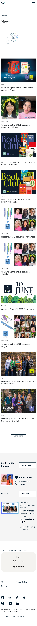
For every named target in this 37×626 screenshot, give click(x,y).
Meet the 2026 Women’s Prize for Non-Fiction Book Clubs (18, 163)
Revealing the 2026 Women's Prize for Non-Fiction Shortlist (17, 419)
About (3, 582)
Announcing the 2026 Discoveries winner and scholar (15, 126)
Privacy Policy (21, 582)
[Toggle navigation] (33, 3)
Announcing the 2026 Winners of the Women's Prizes (17, 88)
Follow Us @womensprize (12, 550)
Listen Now (26, 465)
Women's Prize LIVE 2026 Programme (17, 309)
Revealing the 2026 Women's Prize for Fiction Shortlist (17, 382)
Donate (4, 586)
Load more (18, 436)
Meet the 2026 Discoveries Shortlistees (18, 236)
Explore (25, 494)
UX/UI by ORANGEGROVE (15, 616)
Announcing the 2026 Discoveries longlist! (15, 345)
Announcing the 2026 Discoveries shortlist (15, 272)
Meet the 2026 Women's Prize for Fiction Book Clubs (15, 200)
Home (2, 15)
